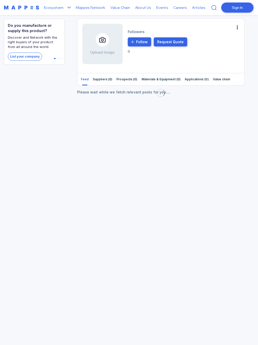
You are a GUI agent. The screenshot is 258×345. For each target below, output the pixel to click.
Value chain (221, 79)
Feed (85, 79)
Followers (136, 32)
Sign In (237, 7)
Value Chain (120, 7)
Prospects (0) (126, 79)
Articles (198, 7)
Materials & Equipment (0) (161, 79)
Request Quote (170, 42)
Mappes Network (90, 7)
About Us (143, 7)
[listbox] (68, 8)
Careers (180, 7)
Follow (142, 42)
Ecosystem (53, 7)
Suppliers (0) (102, 79)
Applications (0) (197, 79)
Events (162, 7)
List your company (25, 56)
